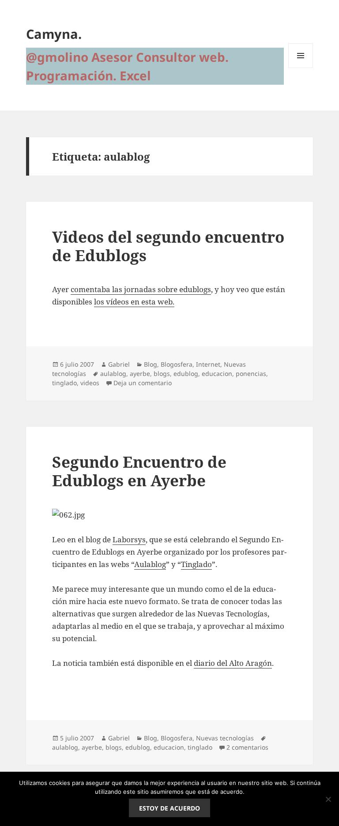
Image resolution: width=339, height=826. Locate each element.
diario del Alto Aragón (233, 663)
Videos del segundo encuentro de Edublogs (168, 246)
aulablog (113, 373)
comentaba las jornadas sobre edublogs (141, 289)
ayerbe (140, 373)
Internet (208, 364)
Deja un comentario (142, 383)
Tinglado (196, 564)
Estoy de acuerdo (169, 808)
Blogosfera (176, 364)
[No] (328, 799)
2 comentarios (247, 747)
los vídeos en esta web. (134, 302)
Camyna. (54, 33)
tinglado (64, 383)
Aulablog (150, 564)
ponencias (251, 373)
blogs (162, 373)
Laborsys (129, 539)
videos (89, 383)
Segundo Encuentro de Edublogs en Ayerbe (139, 471)
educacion (217, 373)
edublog (185, 373)
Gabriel (119, 364)
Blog (150, 364)
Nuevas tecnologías (225, 738)
